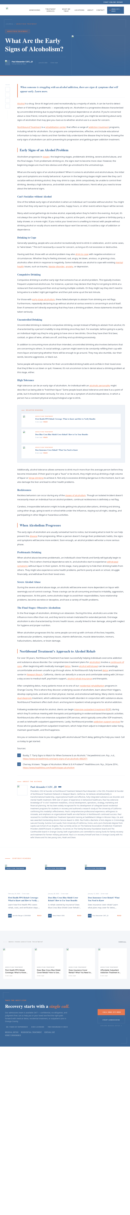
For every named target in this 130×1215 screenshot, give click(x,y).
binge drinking (36, 477)
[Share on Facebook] (7, 100)
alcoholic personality (100, 385)
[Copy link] (7, 106)
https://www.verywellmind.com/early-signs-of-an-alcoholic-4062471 (55, 758)
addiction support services (107, 721)
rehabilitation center (55, 127)
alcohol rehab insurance (79, 678)
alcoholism (95, 662)
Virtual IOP (49, 1032)
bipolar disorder (56, 266)
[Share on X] (7, 89)
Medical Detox (11, 1032)
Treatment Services (50, 10)
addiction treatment (99, 127)
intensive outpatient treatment (90, 709)
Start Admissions (111, 1020)
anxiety (69, 266)
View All (122, 942)
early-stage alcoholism (43, 299)
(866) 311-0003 (115, 10)
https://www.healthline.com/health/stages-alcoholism (49, 767)
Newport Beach (34, 674)
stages (46, 156)
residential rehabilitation (92, 685)
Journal (10, 24)
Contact (100, 10)
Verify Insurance (13, 1035)
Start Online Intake (113, 2)
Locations (79, 10)
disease (33, 536)
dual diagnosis (24, 698)
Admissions (34, 10)
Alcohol (21, 103)
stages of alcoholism (75, 495)
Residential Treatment (31, 1032)
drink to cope (81, 254)
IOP (108, 709)
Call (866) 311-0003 (112, 1012)
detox (67, 666)
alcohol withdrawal (88, 666)
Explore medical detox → (111, 1026)
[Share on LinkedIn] (7, 95)
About (90, 10)
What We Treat (66, 10)
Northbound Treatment (29, 127)
